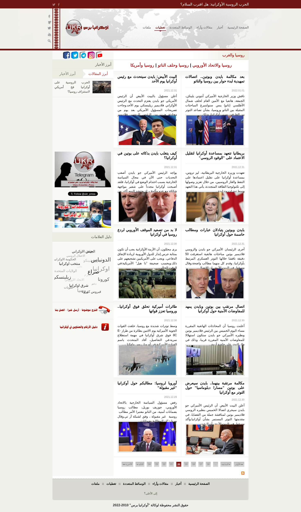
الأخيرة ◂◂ (127, 464)
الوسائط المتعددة (181, 27)
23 (156, 464)
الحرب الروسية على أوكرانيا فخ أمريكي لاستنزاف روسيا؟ (72, 87)
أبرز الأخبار (67, 74)
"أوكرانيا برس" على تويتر (50, 29)
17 (201, 464)
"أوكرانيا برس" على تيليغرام (50, 22)
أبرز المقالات (95, 74)
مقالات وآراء (204, 27)
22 (164, 464)
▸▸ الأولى (239, 464)
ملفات (147, 27)
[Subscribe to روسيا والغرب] (242, 473)
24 (149, 464)
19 (186, 464)
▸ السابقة (226, 464)
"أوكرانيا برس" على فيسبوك (50, 16)
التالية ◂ (140, 464)
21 (171, 464)
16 (208, 464)
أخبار (220, 27)
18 (193, 464)
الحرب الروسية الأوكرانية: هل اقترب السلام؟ (214, 4)
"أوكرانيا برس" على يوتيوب (50, 35)
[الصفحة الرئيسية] (87, 28)
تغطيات (160, 27)
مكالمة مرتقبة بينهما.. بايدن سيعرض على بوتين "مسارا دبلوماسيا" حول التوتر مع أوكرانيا (215, 387)
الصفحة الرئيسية (238, 27)
